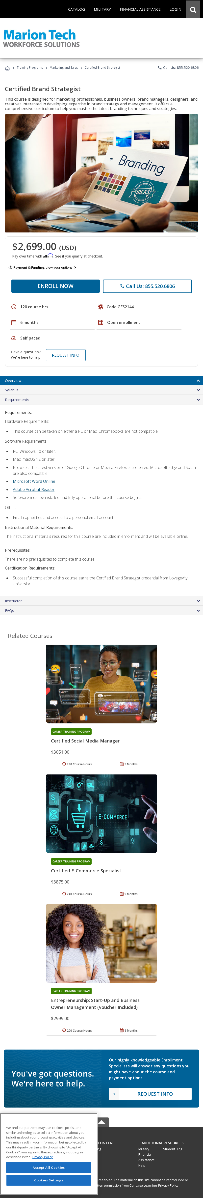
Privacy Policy (168, 1185)
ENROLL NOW (56, 285)
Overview (13, 380)
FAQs (9, 610)
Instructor (13, 600)
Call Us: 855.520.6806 (178, 67)
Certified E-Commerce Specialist (86, 871)
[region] (49, 1154)
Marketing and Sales (64, 67)
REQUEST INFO (65, 355)
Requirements (17, 399)
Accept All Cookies (49, 1167)
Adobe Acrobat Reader (33, 489)
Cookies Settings (48, 1180)
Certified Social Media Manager (85, 741)
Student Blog (172, 1149)
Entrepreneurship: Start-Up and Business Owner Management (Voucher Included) (95, 1003)
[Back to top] (101, 1142)
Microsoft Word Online (34, 481)
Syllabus (12, 389)
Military (143, 1149)
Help (141, 1165)
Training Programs (30, 67)
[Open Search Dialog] (193, 9)
